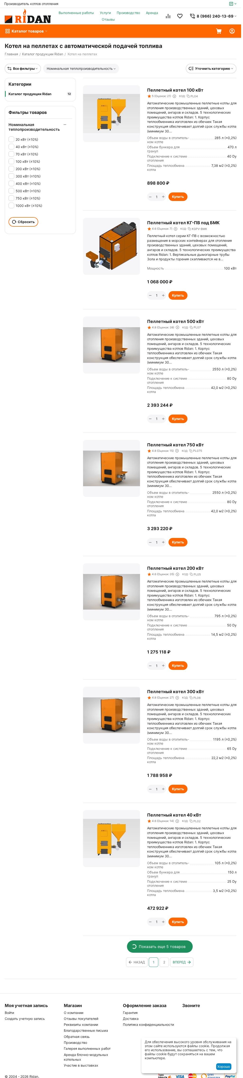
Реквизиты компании (81, 1024)
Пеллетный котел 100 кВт (175, 90)
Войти (9, 1013)
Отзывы (108, 19)
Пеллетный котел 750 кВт (175, 444)
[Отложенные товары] (180, 16)
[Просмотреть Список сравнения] (168, 16)
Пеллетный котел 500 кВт (175, 321)
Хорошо (223, 1066)
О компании (73, 1013)
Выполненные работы (76, 13)
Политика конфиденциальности (148, 1024)
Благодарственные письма (86, 1030)
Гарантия (130, 1013)
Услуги (105, 13)
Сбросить (26, 222)
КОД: (182, 96)
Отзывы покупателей (81, 1019)
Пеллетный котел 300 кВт (175, 691)
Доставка (131, 1019)
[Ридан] (28, 16)
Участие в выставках (81, 1065)
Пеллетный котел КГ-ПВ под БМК (183, 222)
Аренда (152, 13)
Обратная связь (77, 1037)
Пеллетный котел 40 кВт (174, 814)
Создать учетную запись (25, 1019)
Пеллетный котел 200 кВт (175, 568)
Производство (128, 13)
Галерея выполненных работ (87, 1048)
